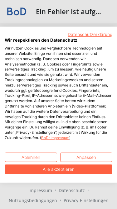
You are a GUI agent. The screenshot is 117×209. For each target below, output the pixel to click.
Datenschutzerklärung (90, 34)
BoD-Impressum (55, 137)
